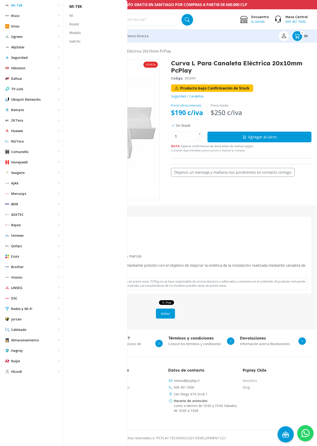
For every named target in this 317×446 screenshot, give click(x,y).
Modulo (75, 32)
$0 (304, 34)
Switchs (75, 41)
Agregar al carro (262, 137)
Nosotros (250, 380)
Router (74, 24)
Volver (165, 313)
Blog (246, 387)
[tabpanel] (165, 254)
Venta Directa (137, 36)
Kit (71, 15)
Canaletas (196, 96)
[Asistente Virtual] (286, 434)
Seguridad (178, 96)
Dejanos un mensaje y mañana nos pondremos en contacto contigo (232, 172)
